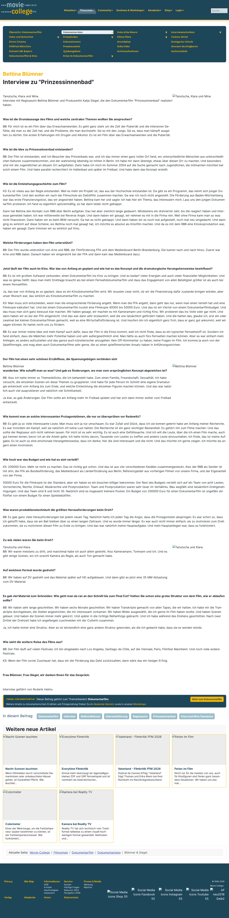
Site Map (29, 881)
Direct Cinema (17, 41)
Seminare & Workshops (129, 10)
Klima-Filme (124, 36)
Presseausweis (71, 46)
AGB (46, 885)
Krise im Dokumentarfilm (78, 55)
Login (179, 10)
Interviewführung (116, 716)
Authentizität (179, 51)
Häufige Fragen (71, 887)
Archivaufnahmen (128, 51)
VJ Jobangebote (72, 51)
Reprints (88, 887)
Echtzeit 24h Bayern (20, 51)
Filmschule (86, 10)
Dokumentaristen (73, 32)
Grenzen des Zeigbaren (184, 46)
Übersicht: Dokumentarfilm (25, 32)
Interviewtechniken (183, 32)
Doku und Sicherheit (21, 36)
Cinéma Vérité (179, 36)
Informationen (52, 881)
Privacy (8, 881)
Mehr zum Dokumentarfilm (207, 699)
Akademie (154, 10)
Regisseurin (140, 716)
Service (68, 881)
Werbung (88, 885)
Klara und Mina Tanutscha (197, 716)
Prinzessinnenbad (164, 716)
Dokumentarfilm (48, 716)
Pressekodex (70, 36)
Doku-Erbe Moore (127, 32)
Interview (69, 716)
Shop (168, 10)
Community (104, 10)
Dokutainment (72, 41)
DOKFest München (20, 46)
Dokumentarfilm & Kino (23, 55)
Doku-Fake (123, 46)
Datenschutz (71, 897)
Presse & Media (92, 881)
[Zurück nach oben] (224, 913)
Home (47, 897)
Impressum (49, 893)
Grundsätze (124, 41)
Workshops (139, 704)
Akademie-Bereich (104, 704)
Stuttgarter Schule (182, 41)
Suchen (67, 885)
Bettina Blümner (90, 716)
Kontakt (48, 887)
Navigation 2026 (72, 893)
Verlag (7, 897)
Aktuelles (69, 10)
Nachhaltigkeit (51, 890)
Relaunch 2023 (71, 890)
